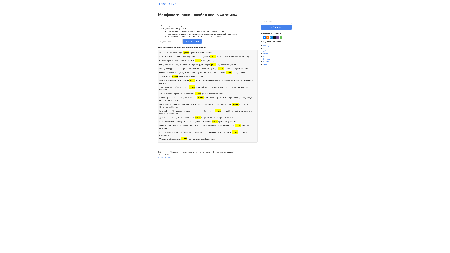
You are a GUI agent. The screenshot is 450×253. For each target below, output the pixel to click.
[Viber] (277, 37)
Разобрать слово (192, 41)
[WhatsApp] (281, 37)
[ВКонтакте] (264, 37)
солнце (266, 48)
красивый (267, 61)
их (264, 56)
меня (265, 64)
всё (264, 51)
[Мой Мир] (271, 37)
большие (266, 59)
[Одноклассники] (267, 37)
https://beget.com (164, 157)
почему (266, 45)
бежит (265, 53)
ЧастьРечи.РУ (169, 3)
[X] (274, 37)
